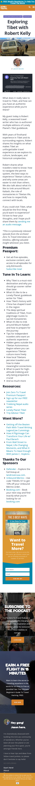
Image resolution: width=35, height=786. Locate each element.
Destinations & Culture (13, 16)
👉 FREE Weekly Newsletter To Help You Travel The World (17, 2)
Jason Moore (19, 69)
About (6, 770)
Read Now (17, 702)
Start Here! (8, 767)
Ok (17, 783)
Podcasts (27, 16)
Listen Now (17, 640)
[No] (33, 779)
